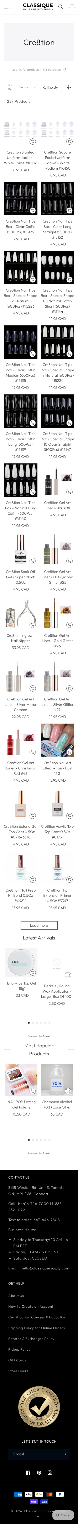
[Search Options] (66, 69)
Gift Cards (17, 1360)
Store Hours (18, 1371)
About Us (16, 1295)
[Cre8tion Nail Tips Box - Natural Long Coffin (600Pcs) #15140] (20, 480)
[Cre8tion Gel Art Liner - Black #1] (57, 480)
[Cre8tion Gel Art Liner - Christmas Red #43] (20, 740)
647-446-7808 (46, 1219)
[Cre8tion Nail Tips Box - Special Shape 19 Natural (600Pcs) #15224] (57, 342)
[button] (6, 6)
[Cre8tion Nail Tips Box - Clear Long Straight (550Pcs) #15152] (57, 199)
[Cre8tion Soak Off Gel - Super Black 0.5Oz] (20, 549)
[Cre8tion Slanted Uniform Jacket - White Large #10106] (20, 129)
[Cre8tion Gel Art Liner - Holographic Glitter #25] (57, 549)
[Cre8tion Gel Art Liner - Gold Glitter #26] (57, 613)
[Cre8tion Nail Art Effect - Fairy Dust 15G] (57, 740)
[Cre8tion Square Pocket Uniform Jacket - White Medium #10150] (57, 129)
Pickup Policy (19, 1349)
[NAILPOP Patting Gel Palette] (21, 1080)
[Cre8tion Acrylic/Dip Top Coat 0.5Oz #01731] (57, 804)
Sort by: (18, 87)
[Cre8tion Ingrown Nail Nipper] (20, 613)
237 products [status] (19, 101)
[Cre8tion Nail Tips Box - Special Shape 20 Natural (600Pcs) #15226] (20, 268)
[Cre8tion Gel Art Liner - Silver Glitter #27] (57, 676)
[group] (21, 980)
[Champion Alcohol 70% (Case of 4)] (57, 1080)
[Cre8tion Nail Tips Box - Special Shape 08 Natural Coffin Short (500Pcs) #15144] (57, 268)
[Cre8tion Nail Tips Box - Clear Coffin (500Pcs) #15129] (20, 199)
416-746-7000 (36, 1203)
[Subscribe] (64, 1454)
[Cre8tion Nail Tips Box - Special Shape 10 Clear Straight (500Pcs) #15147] (57, 411)
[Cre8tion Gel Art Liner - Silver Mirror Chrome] (20, 676)
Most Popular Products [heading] (39, 1049)
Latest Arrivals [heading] (39, 938)
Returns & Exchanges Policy (31, 1338)
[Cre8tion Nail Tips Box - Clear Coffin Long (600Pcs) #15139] (20, 411)
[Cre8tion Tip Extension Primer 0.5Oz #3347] (57, 867)
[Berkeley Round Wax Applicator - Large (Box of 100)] (57, 964)
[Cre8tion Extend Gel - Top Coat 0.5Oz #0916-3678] (20, 804)
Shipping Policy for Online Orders (36, 1328)
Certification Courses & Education (37, 1317)
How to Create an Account (30, 1306)
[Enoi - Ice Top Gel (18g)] (21, 962)
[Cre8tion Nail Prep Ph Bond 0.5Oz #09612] (20, 867)
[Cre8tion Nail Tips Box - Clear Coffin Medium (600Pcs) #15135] (20, 342)
